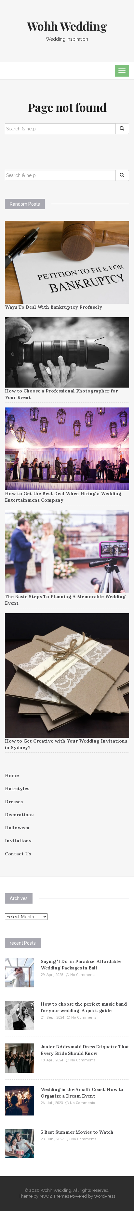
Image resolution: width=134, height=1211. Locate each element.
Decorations (19, 815)
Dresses (14, 802)
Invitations (18, 841)
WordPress (104, 1196)
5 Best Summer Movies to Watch (77, 1132)
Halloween (17, 828)
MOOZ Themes (54, 1196)
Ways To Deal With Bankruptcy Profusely (53, 307)
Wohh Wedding (67, 26)
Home (12, 775)
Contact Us (18, 854)
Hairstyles (17, 788)
